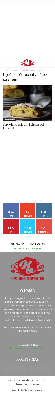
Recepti (19, 384)
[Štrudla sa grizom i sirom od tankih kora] (27, 103)
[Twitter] (40, 369)
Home (5, 70)
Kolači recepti (9, 119)
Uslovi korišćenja (32, 384)
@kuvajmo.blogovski (27, 248)
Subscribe (44, 220)
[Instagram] (23, 369)
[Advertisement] (27, 29)
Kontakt (35, 380)
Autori (43, 380)
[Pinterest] (32, 369)
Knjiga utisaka (23, 380)
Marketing (11, 380)
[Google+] (15, 369)
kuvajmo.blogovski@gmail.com (27, 348)
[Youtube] (48, 369)
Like (11, 204)
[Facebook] (7, 369)
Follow (27, 204)
